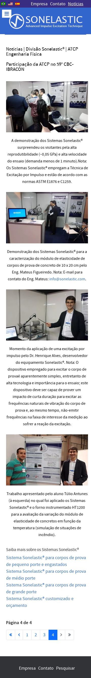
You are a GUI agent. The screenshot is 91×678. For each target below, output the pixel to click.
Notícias (75, 4)
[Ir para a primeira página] (10, 635)
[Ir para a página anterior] (19, 635)
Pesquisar (65, 668)
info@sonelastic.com (67, 279)
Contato (57, 4)
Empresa (39, 4)
